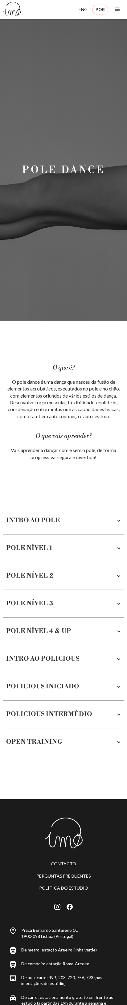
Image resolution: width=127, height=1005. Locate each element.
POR (100, 9)
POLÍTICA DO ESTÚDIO (63, 888)
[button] (117, 9)
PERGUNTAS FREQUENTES (63, 876)
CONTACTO (63, 863)
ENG (83, 9)
